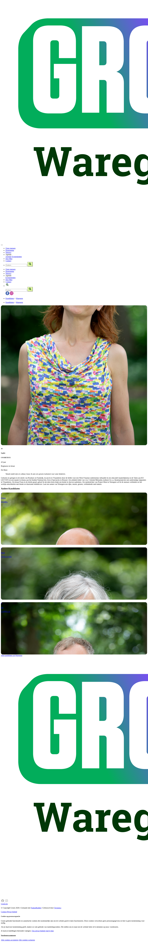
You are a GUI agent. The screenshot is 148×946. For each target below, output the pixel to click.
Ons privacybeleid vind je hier (43, 931)
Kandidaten (10, 298)
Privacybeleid (12, 912)
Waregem (19, 298)
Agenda (8, 257)
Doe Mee (9, 259)
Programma (10, 250)
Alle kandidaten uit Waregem (11, 655)
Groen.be (4, 904)
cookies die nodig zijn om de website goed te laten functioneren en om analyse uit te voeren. (51, 943)
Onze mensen (10, 248)
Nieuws (8, 252)
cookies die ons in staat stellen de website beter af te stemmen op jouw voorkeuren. (41, 945)
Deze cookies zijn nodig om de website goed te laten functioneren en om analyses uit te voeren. (47, 940)
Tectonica (57, 908)
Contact (8, 261)
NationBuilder (36, 908)
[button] (7, 286)
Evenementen (17, 257)
